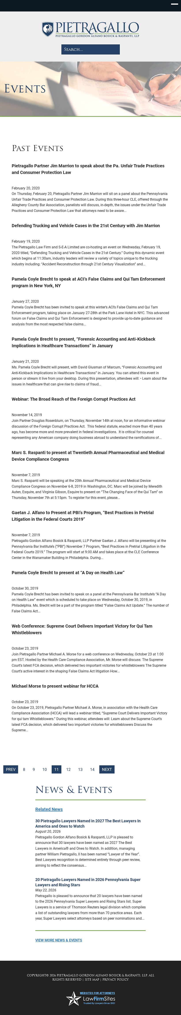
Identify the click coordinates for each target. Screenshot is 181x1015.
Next (107, 769)
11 (56, 769)
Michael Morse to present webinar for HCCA (55, 686)
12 (68, 769)
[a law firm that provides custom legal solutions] (90, 29)
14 (92, 769)
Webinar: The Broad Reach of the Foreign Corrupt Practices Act (74, 399)
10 (44, 769)
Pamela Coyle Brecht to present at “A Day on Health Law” (68, 572)
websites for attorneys (97, 993)
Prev (10, 769)
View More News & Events (58, 940)
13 (80, 769)
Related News (49, 809)
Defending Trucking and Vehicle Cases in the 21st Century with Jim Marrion (86, 225)
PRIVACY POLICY (115, 979)
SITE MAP (92, 979)
